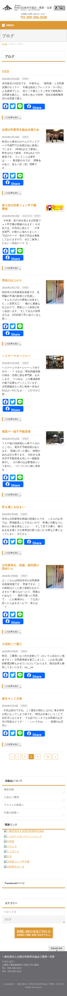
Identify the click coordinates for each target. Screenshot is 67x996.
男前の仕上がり (12, 280)
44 (48, 756)
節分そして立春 (12, 698)
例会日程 (9, 789)
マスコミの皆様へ (14, 804)
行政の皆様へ (11, 812)
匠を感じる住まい (13, 507)
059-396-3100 (36, 17)
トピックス (27, 216)
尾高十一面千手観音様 (16, 431)
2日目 (5, 71)
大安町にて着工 (12, 644)
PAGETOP (56, 948)
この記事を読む (11, 117)
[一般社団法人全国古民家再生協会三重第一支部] (33, 6)
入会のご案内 (11, 797)
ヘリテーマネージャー (16, 355)
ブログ (25, 79)
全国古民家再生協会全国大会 (20, 129)
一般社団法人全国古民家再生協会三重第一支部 (38, 984)
